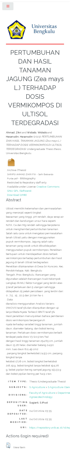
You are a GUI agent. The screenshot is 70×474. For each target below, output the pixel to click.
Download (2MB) (17, 194)
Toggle (8, 7)
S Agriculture (37, 387)
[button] (8, 445)
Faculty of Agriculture (42, 392)
